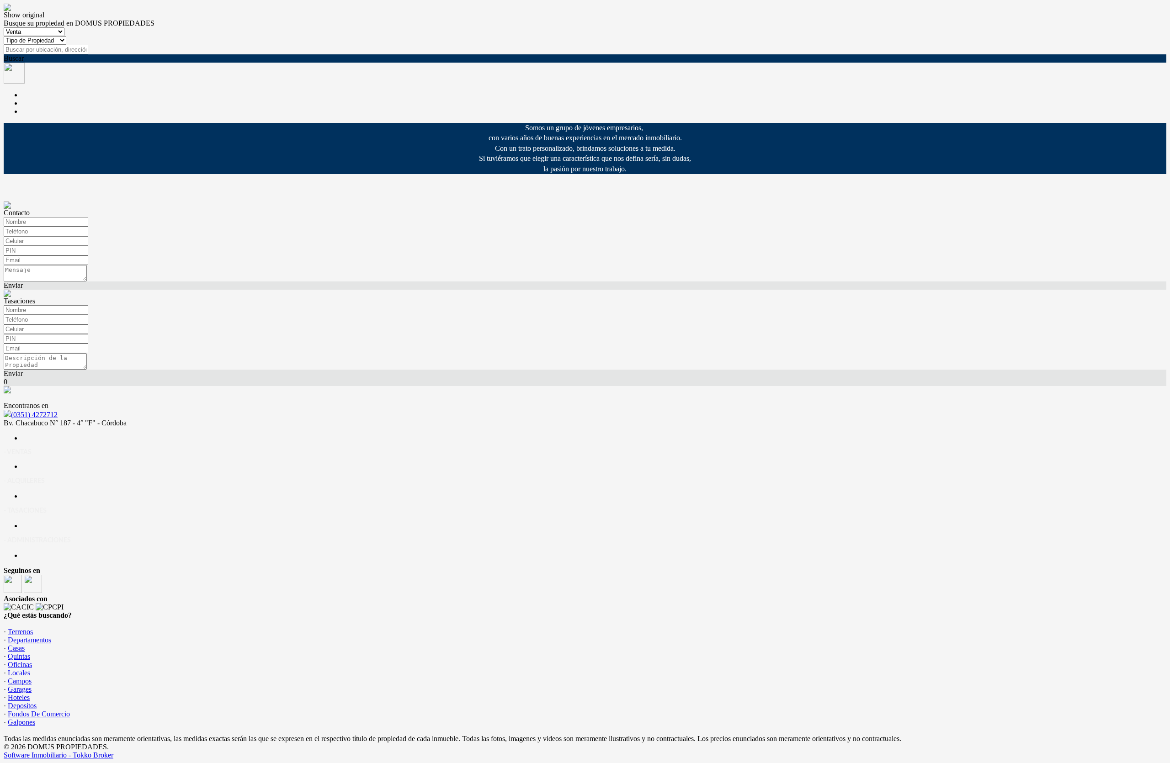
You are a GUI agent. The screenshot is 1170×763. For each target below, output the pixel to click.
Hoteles (19, 697)
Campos (20, 681)
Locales (19, 673)
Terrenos (20, 632)
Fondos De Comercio (39, 714)
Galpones (21, 722)
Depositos (22, 706)
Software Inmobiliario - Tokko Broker (58, 755)
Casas (16, 648)
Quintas (19, 656)
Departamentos (29, 640)
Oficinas (20, 664)
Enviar (13, 285)
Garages (20, 689)
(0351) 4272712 (34, 415)
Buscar (14, 58)
